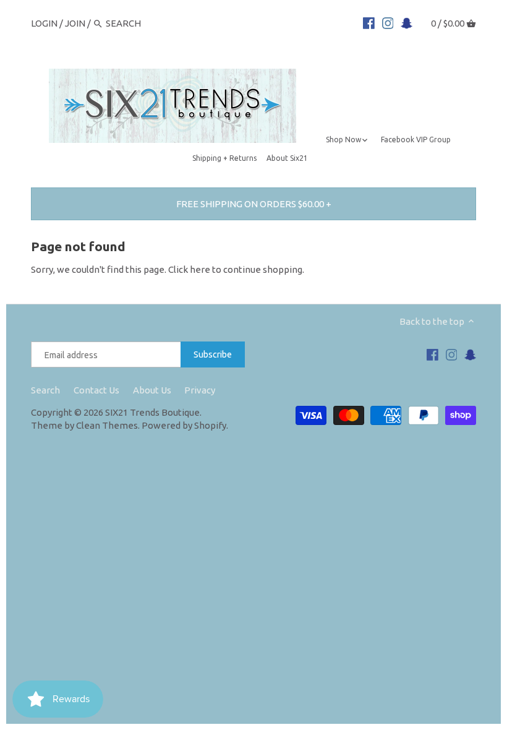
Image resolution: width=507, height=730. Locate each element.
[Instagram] (388, 23)
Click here (189, 269)
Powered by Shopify (184, 425)
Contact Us (96, 390)
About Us (152, 390)
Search (45, 390)
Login (44, 23)
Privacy (199, 390)
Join (75, 23)
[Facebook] (369, 23)
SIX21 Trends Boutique (152, 412)
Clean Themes (107, 425)
